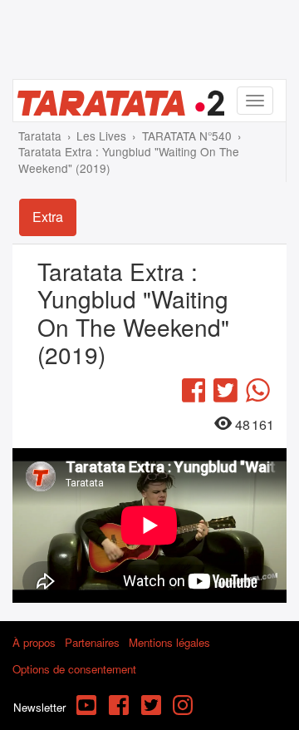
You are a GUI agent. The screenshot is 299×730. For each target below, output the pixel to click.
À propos (34, 642)
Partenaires (92, 642)
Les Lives (101, 135)
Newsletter (39, 707)
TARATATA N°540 (187, 135)
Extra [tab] (47, 216)
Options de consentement (74, 669)
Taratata (39, 135)
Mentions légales (169, 642)
